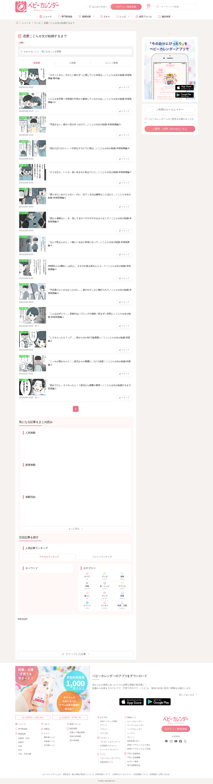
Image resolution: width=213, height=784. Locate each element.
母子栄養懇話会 (133, 765)
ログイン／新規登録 (126, 6)
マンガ (37, 23)
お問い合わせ (164, 774)
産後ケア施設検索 (77, 732)
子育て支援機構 (133, 757)
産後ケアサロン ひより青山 (138, 745)
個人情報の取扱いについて (83, 774)
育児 (20, 750)
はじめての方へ (99, 6)
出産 (20, 746)
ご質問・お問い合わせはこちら (169, 129)
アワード (104, 725)
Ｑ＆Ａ (107, 16)
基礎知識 (86, 16)
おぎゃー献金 (132, 761)
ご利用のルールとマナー (170, 109)
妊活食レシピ (49, 745)
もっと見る (73, 528)
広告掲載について (140, 774)
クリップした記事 (76, 654)
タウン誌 (104, 733)
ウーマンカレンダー (135, 725)
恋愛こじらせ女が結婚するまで (59, 23)
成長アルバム (145, 16)
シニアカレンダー (134, 729)
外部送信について (102, 774)
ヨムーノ (131, 737)
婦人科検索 (74, 740)
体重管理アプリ (106, 762)
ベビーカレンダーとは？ (51, 774)
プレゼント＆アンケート (110, 742)
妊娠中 (21, 742)
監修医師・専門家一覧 (71, 717)
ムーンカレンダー (134, 721)
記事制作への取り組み (34, 717)
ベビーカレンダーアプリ (110, 758)
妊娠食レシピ (49, 741)
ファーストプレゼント (109, 749)
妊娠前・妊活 (23, 738)
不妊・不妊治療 (24, 754)
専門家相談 (66, 16)
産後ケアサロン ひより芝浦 (138, 749)
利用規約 (153, 774)
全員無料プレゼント (108, 746)
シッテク (131, 733)
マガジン (104, 729)
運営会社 (66, 774)
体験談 (47, 729)
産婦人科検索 (75, 736)
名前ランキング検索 (108, 721)
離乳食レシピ (49, 737)
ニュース (47, 16)
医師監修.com (133, 741)
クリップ (125, 87)
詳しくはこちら (186, 694)
